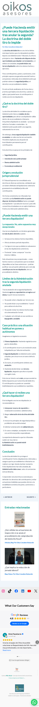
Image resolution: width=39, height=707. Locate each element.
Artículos (7, 542)
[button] (1, 642)
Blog (12, 542)
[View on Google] (5, 635)
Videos (10, 574)
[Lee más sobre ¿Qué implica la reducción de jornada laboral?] (19, 556)
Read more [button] (7, 650)
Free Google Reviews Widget (20, 660)
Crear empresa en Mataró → (17, 678)
